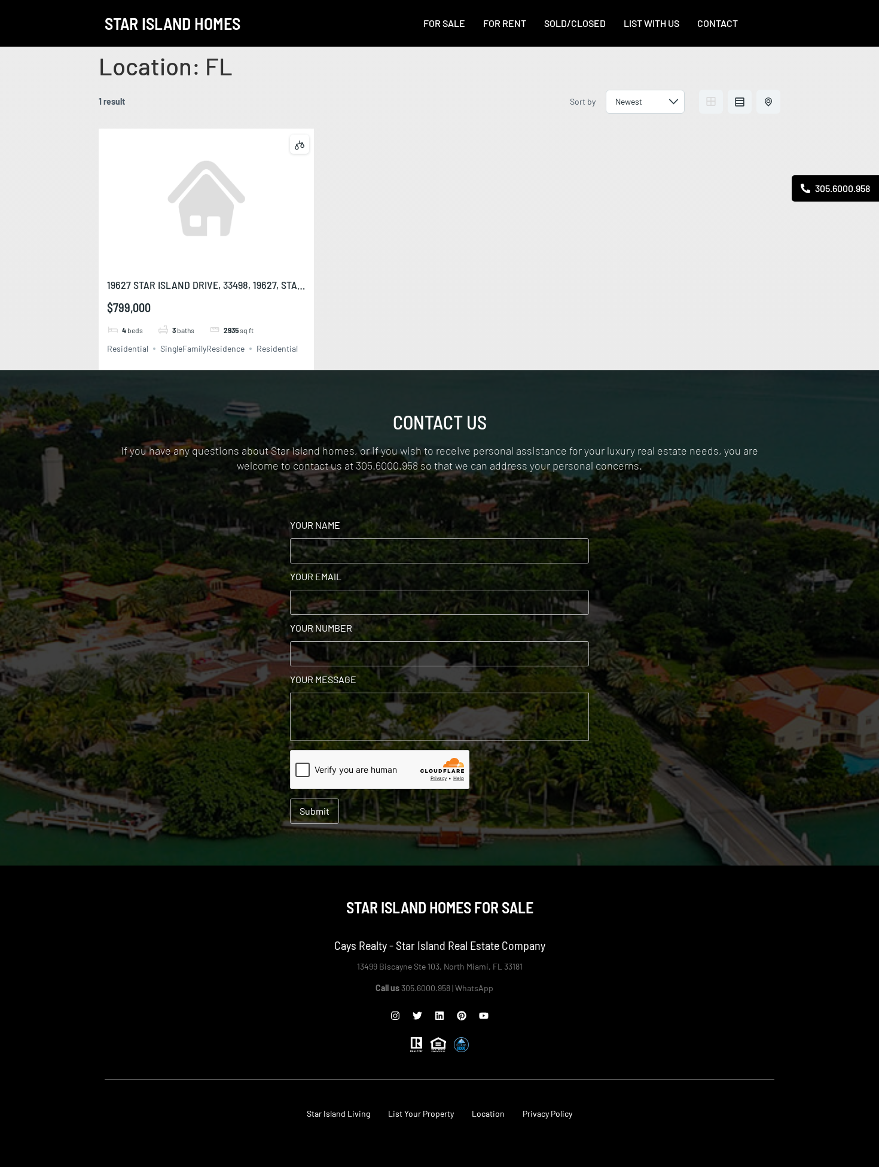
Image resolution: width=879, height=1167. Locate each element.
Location (488, 1113)
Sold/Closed (575, 23)
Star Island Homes (172, 23)
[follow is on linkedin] (439, 1015)
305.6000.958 (841, 188)
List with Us (651, 23)
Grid (711, 102)
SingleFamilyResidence (202, 348)
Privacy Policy (547, 1113)
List (740, 102)
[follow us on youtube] (483, 1015)
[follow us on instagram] (395, 1015)
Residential (127, 348)
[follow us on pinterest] (461, 1015)
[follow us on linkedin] (864, 287)
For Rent (504, 23)
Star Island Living (338, 1113)
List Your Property (421, 1113)
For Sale (444, 23)
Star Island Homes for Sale (439, 907)
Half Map (768, 102)
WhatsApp (475, 988)
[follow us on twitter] (417, 1015)
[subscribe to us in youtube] (864, 322)
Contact (717, 23)
